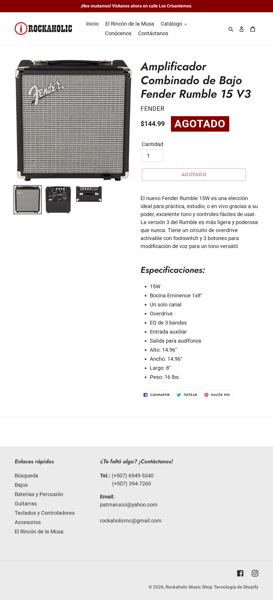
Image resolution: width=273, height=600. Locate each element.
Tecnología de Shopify (236, 587)
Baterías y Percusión (39, 494)
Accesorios (28, 522)
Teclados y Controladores (45, 513)
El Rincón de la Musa (39, 531)
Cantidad (152, 144)
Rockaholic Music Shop (189, 587)
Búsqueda (26, 475)
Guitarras (26, 503)
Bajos (21, 485)
